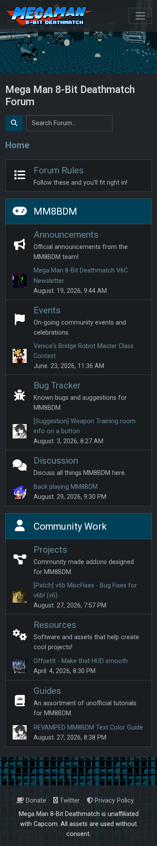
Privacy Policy (113, 800)
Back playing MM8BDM (66, 487)
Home (17, 145)
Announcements (66, 234)
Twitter (69, 800)
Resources (55, 625)
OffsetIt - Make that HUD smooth (81, 661)
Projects (50, 549)
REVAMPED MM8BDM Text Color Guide (88, 727)
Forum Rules (59, 170)
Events (47, 310)
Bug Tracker (57, 385)
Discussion (56, 460)
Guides (47, 691)
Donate (35, 800)
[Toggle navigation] (140, 16)
